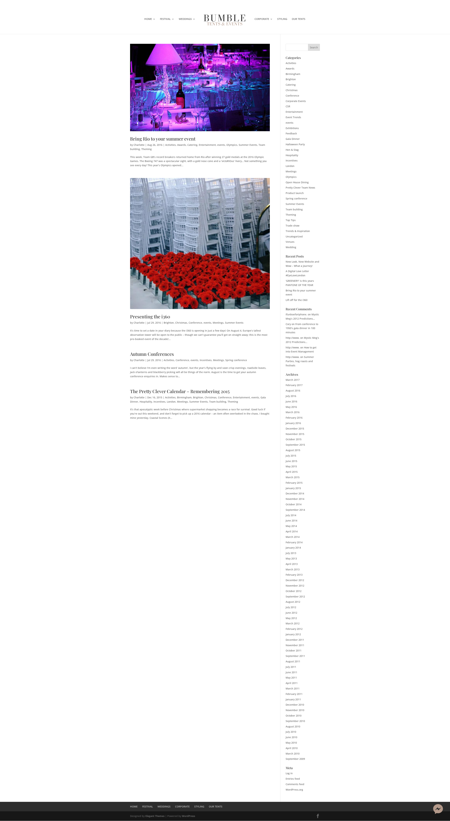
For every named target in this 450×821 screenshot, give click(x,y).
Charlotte (139, 145)
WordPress (188, 816)
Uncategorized (294, 236)
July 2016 (291, 396)
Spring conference (236, 360)
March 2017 (293, 379)
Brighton (169, 322)
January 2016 (293, 423)
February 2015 (294, 482)
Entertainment (207, 145)
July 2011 (291, 667)
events (221, 145)
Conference (195, 322)
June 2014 (291, 520)
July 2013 (291, 553)
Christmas (181, 322)
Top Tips (291, 220)
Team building (217, 401)
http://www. (293, 337)
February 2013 (294, 574)
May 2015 (291, 466)
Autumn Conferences (152, 354)
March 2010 (293, 753)
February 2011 (294, 694)
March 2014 (293, 537)
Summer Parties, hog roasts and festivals (300, 361)
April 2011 (292, 683)
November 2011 (295, 645)
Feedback (291, 133)
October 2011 (293, 650)
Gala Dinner (293, 139)
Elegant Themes (155, 816)
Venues (290, 241)
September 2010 (295, 721)
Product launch (295, 193)
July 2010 (291, 731)
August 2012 (293, 601)
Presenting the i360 (150, 316)
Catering (192, 145)
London (171, 401)
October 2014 (293, 504)
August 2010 (293, 726)
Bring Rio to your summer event (162, 139)
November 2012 (295, 585)
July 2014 (291, 515)
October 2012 (293, 591)
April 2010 (292, 748)
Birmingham (184, 397)
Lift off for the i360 (296, 300)
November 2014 (295, 499)
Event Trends (293, 117)
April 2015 (292, 471)
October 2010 (293, 715)
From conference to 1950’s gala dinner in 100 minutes (302, 328)
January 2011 (293, 699)
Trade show (292, 225)
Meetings (218, 322)
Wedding (291, 247)
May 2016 (291, 407)
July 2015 (291, 455)
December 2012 (295, 580)
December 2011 (295, 639)
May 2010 (291, 742)
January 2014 (293, 547)
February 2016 (294, 417)
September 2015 (295, 444)
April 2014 (292, 531)
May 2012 (291, 618)
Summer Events (248, 145)
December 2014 (295, 493)
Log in (289, 773)
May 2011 (291, 677)
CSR (288, 106)
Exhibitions (292, 128)
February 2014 (294, 542)
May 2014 (291, 526)
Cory (288, 324)
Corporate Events (296, 101)
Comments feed (295, 784)
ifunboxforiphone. (296, 314)
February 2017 (294, 385)
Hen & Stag (292, 149)
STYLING (282, 19)
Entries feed (293, 778)
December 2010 (295, 704)
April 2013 (292, 564)
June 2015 (291, 461)
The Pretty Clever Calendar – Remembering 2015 (180, 391)
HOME (148, 19)
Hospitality (146, 401)
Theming (146, 149)
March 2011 (293, 688)
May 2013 (291, 558)
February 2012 (294, 629)
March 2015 (293, 477)
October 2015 (293, 439)
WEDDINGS (185, 19)
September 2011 (295, 656)
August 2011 (293, 661)
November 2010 (295, 710)
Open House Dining (297, 182)
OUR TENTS (298, 19)
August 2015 (293, 450)
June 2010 (291, 737)
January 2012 (293, 634)
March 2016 (293, 412)
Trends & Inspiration (298, 231)
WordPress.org (294, 789)
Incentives (206, 360)
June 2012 (291, 612)
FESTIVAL (165, 19)
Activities (170, 145)
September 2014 (295, 509)
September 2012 (295, 596)
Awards (181, 145)
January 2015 (293, 488)
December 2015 (295, 428)
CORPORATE (262, 19)
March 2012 (293, 623)
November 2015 (295, 434)
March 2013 (293, 569)
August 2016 (293, 390)
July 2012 (291, 607)
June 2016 (291, 401)
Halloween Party (295, 144)
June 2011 (291, 672)
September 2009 (295, 758)
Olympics (231, 145)
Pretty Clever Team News (300, 187)
